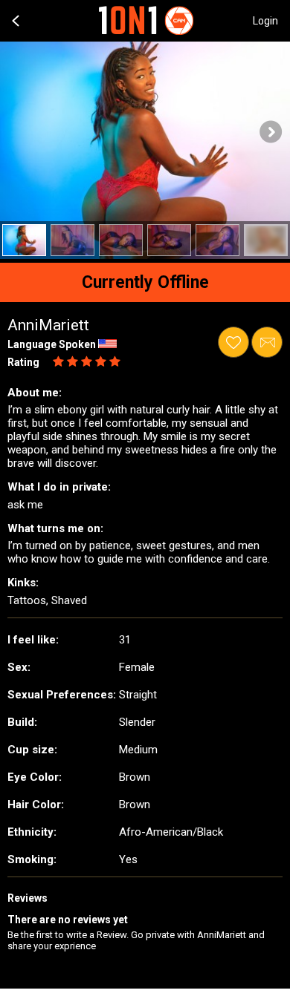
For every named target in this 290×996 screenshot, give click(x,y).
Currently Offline (145, 282)
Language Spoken (51, 344)
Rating (23, 362)
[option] (24, 240)
